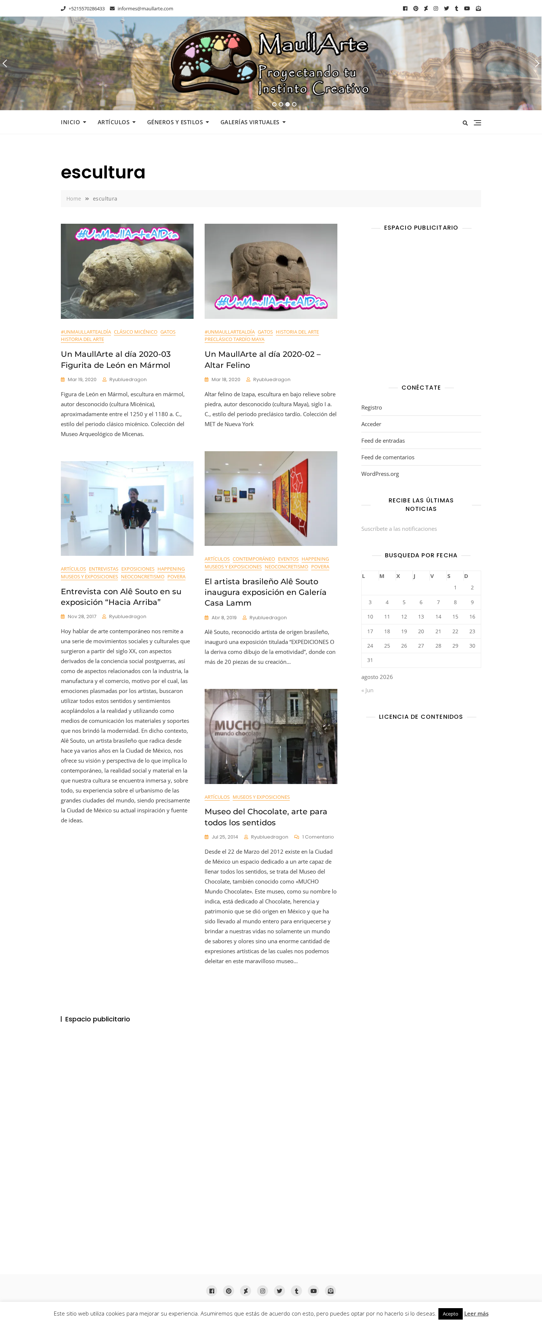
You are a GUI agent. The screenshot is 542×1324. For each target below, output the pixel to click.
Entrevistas (103, 568)
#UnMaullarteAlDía (86, 331)
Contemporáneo (254, 558)
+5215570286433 (86, 8)
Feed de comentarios (387, 457)
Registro (371, 407)
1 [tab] (274, 104)
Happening (315, 558)
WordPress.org (380, 473)
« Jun (367, 690)
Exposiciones (137, 568)
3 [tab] (287, 104)
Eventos (288, 558)
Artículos (114, 122)
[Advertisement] (423, 309)
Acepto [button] (450, 1313)
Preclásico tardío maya (234, 339)
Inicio (70, 122)
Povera (320, 566)
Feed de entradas (383, 440)
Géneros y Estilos (175, 122)
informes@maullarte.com (145, 8)
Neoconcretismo (286, 566)
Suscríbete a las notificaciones (399, 528)
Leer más (476, 1313)
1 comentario (318, 837)
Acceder (371, 424)
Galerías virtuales (249, 122)
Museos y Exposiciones (233, 566)
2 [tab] (280, 104)
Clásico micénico (135, 331)
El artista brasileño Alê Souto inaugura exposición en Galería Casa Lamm (266, 592)
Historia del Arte (82, 339)
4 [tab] (294, 104)
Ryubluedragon (128, 379)
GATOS (168, 331)
